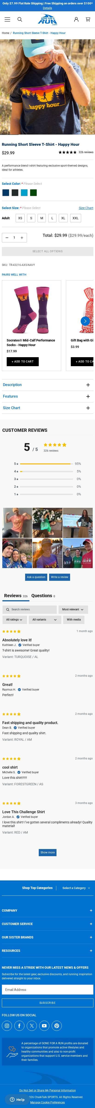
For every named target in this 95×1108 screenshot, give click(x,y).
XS (20, 218)
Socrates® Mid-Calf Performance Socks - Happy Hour (31, 342)
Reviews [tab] (16, 595)
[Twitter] (32, 1026)
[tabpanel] (47, 733)
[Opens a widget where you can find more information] (17, 1100)
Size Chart (11, 408)
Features (10, 396)
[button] (7, 19)
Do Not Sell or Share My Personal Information (47, 1090)
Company (9, 910)
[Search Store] (20, 19)
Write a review (59, 577)
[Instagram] (7, 1026)
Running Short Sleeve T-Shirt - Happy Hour (40, 144)
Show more (48, 852)
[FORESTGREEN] (33, 192)
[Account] (76, 19)
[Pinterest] (57, 1026)
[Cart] (88, 19)
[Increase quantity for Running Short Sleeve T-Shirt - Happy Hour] (21, 237)
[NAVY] (5, 192)
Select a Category (74, 888)
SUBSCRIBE (47, 1003)
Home (5, 33)
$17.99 (12, 351)
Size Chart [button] (86, 208)
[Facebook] (19, 1026)
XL (63, 218)
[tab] (43, 596)
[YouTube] (44, 1026)
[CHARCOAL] (15, 192)
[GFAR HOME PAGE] (47, 19)
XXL (76, 218)
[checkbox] (73, 620)
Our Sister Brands (17, 937)
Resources (11, 951)
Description (12, 385)
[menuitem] (76, 19)
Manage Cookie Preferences (47, 1102)
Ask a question (36, 577)
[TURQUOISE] (24, 192)
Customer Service (17, 924)
